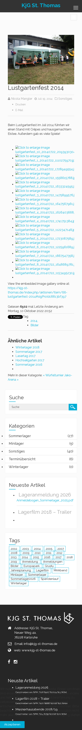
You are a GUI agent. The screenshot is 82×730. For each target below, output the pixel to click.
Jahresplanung (21, 570)
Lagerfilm (42, 570)
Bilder (35, 325)
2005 (49, 548)
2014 (34, 321)
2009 (26, 553)
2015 (36, 557)
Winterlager (19, 583)
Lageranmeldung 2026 (45, 495)
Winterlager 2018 (27, 347)
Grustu (49, 566)
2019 (14, 561)
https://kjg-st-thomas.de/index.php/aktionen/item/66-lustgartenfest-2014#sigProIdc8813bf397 (37, 292)
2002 (14, 548)
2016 (47, 557)
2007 (60, 548)
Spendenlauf (49, 579)
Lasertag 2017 (25, 356)
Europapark (32, 566)
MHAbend (60, 570)
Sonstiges (65, 98)
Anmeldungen (52, 561)
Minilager (17, 574)
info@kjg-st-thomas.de (40, 644)
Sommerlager (37, 574)
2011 (49, 553)
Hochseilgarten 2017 (29, 360)
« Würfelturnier (53, 375)
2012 (59, 553)
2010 (38, 553)
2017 (58, 557)
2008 (14, 553)
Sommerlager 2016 (28, 364)
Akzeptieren (12, 724)
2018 (70, 557)
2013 (14, 557)
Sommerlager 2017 (28, 352)
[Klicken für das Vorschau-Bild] (41, 59)
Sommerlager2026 (23, 579)
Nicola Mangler (21, 98)
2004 (37, 548)
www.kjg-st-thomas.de (38, 650)
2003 (26, 548)
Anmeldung (30, 561)
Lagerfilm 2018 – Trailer (45, 512)
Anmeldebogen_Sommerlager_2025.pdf (45, 500)
